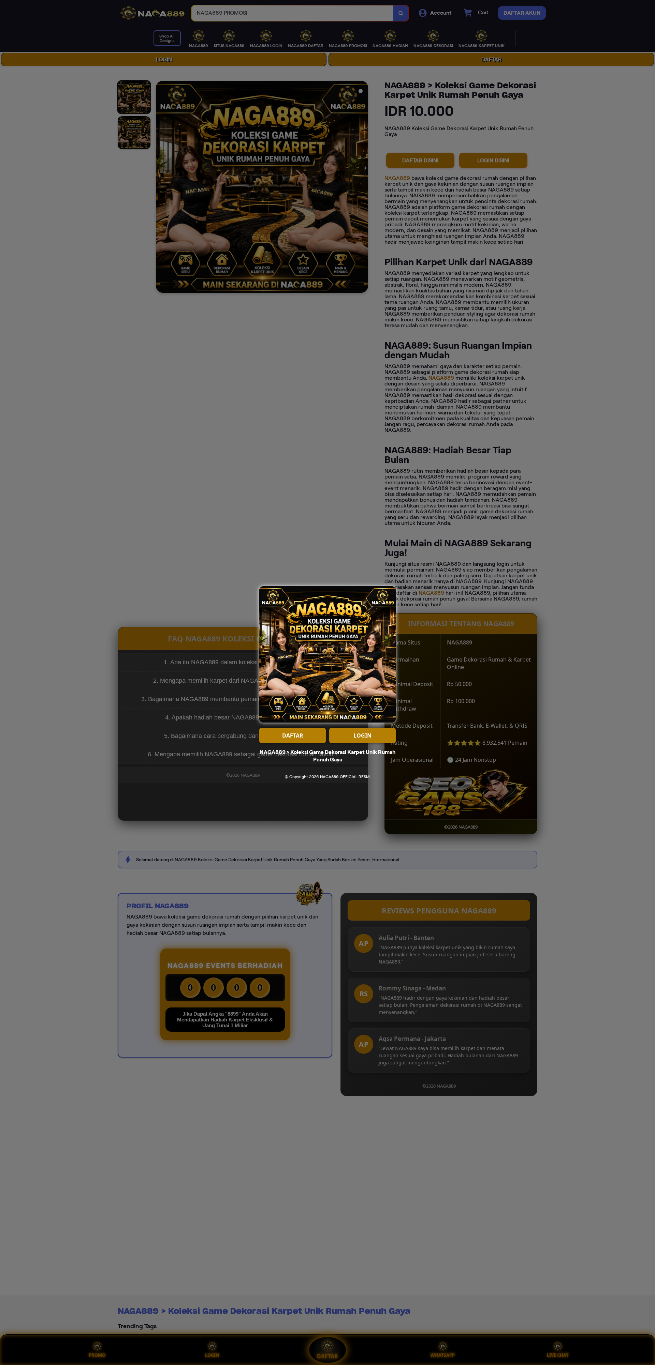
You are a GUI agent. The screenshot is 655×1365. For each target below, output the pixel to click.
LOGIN (362, 735)
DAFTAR (292, 735)
